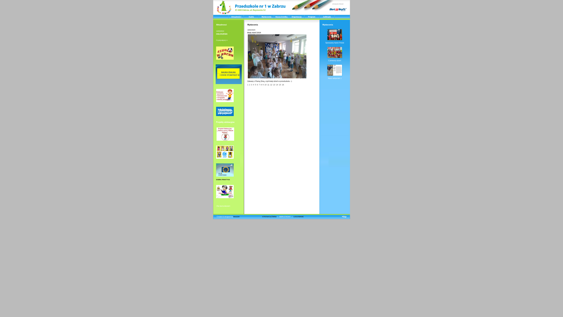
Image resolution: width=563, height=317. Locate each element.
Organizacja (297, 17)
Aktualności (236, 17)
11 (268, 85)
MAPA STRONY (285, 217)
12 (271, 85)
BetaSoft (236, 217)
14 (277, 85)
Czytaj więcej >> (222, 40)
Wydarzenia (266, 17)
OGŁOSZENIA (222, 34)
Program (311, 17)
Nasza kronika (281, 17)
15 (280, 85)
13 (274, 85)
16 (283, 85)
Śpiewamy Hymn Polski (334, 43)
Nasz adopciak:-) (334, 78)
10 (265, 85)
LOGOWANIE (299, 217)
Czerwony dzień (334, 61)
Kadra (251, 17)
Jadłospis (327, 17)
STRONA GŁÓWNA (269, 217)
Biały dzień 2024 (254, 33)
